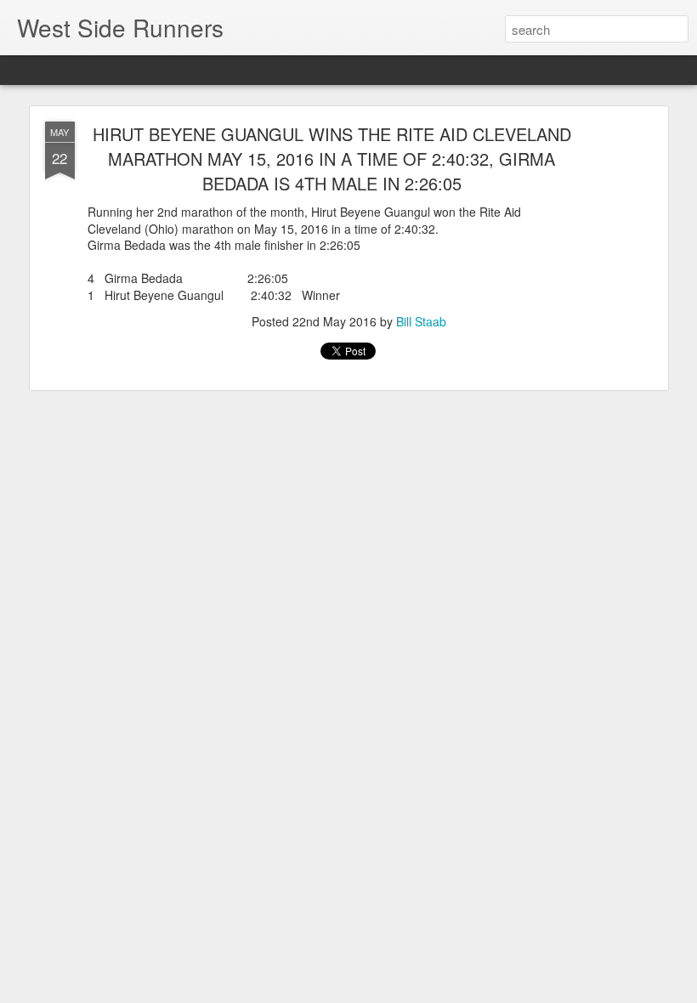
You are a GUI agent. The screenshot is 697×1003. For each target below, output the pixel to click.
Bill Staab (421, 321)
